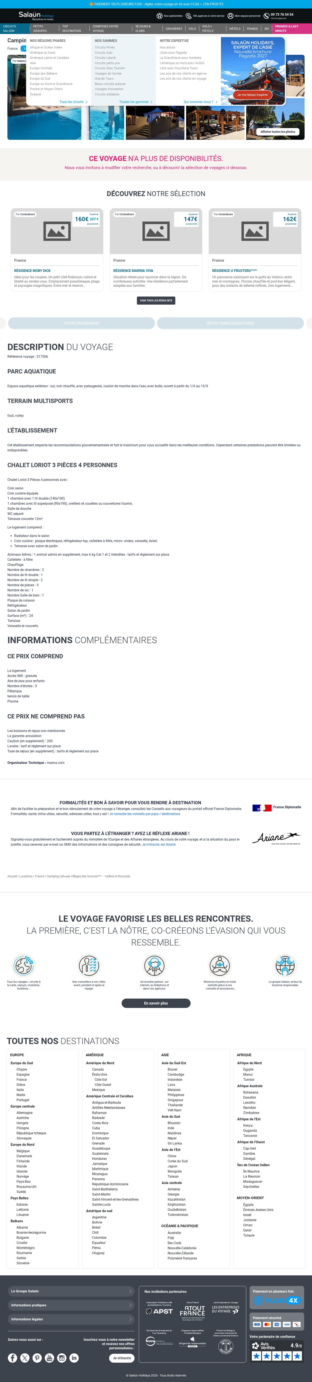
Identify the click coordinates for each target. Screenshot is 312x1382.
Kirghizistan (177, 1205)
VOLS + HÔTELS (207, 29)
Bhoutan (174, 1123)
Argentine (99, 1217)
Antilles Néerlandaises (108, 1108)
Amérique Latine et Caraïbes (49, 58)
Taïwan (173, 1176)
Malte (21, 1095)
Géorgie (173, 1194)
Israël (247, 1215)
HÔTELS (234, 28)
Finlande (23, 1161)
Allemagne (24, 1113)
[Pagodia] (253, 71)
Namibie (249, 1108)
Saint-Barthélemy (105, 1189)
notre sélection (156, 194)
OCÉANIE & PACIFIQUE (179, 1226)
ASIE (165, 1055)
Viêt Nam (174, 1110)
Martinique (100, 1169)
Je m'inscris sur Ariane (159, 844)
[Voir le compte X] (25, 1358)
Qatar (247, 1230)
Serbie (21, 1258)
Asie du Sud (171, 1117)
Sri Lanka (175, 1143)
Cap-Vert (249, 1148)
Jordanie (249, 1220)
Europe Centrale (41, 68)
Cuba (96, 1128)
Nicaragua (100, 1174)
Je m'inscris (122, 1358)
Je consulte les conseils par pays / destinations (144, 814)
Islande (22, 1171)
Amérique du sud (99, 1211)
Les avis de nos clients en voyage (183, 79)
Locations (26, 876)
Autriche (23, 1118)
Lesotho (249, 1103)
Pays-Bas (24, 1182)
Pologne (23, 1128)
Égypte (248, 1069)
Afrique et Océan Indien (46, 47)
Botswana (250, 1092)
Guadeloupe (101, 1148)
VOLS (192, 28)
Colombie (99, 1238)
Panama (98, 1179)
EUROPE (17, 1055)
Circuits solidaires (107, 94)
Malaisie (174, 1090)
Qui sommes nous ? (199, 102)
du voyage (60, 347)
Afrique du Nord (249, 1063)
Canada (98, 1069)
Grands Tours (104, 79)
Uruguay (98, 1253)
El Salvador (100, 1138)
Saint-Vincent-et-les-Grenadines (115, 1199)
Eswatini (249, 1097)
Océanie (35, 94)
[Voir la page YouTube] (49, 1358)
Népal (172, 1138)
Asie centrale (172, 1183)
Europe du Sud (40, 79)
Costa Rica (100, 1123)
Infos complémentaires (230, 323)
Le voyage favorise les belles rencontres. (156, 931)
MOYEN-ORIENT (250, 1198)
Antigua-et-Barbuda (106, 1103)
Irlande (22, 1166)
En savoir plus (156, 1003)
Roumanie (24, 1253)
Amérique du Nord (42, 53)
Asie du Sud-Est (174, 1063)
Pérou (96, 1248)
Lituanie (23, 1215)
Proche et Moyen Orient (46, 89)
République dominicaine (110, 1184)
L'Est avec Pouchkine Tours (179, 68)
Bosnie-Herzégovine (31, 1233)
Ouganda (250, 1131)
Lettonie (23, 1210)
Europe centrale (23, 1106)
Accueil (12, 876)
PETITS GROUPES (40, 29)
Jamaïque (99, 1164)
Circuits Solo (103, 53)
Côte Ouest (103, 1085)
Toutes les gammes (134, 102)
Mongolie (175, 1171)
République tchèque (31, 1133)
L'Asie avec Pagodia (173, 53)
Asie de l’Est (171, 1150)
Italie (20, 1090)
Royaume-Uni (27, 1187)
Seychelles (251, 1187)
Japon (172, 1166)
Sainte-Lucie (101, 1205)
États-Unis (99, 1075)
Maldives (174, 1133)
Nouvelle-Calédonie (182, 1248)
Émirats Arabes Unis (258, 1210)
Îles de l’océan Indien (253, 1165)
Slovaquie (24, 1138)
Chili (95, 1233)
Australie (174, 1233)
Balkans (17, 1221)
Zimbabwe (251, 1113)
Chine (172, 1156)
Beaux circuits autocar (110, 84)
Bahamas (99, 1113)
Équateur (98, 1243)
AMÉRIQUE (95, 1055)
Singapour (175, 1100)
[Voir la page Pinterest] (37, 1358)
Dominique (100, 1133)
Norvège (23, 1176)
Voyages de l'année (108, 73)
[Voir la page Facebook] (12, 1358)
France (39, 876)
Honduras (99, 1159)
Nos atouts (167, 47)
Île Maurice (251, 1171)
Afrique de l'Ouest (251, 1142)
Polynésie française (182, 1258)
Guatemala (100, 1154)
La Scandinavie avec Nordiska (180, 58)
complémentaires (82, 640)
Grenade (98, 1143)
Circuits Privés (105, 47)
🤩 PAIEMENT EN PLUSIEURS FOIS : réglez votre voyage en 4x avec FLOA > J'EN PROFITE (156, 4)
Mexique (98, 1090)
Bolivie (97, 1222)
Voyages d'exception (109, 89)
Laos (171, 1085)
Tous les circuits (71, 102)
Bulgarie (23, 1238)
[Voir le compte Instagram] (61, 1358)
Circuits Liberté (105, 58)
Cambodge (176, 1075)
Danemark (24, 1156)
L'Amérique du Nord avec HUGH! (182, 63)
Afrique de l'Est (248, 1119)
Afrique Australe (250, 1086)
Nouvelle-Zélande (181, 1253)
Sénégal (249, 1159)
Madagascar (252, 1182)
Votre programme (81, 323)
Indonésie (175, 1080)
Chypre (22, 1069)
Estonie (22, 1205)
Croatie (22, 1243)
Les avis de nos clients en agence (183, 73)
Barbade (98, 1118)
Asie (33, 63)
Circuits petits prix (107, 63)
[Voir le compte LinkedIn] (74, 1358)
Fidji (171, 1238)
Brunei (172, 1069)
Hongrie (22, 1123)
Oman (247, 1225)
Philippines (176, 1095)
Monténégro (26, 1248)
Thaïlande (175, 1105)
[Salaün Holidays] (36, 15)
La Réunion (251, 1176)
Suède (21, 1192)
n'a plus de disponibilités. (156, 158)
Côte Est (101, 1080)
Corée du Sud (178, 1161)
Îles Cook (174, 1243)
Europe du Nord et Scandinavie (51, 84)
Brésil (96, 1227)
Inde (171, 1128)
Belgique (23, 1151)
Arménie (174, 1189)
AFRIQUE (244, 1055)
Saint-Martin (101, 1194)
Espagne (23, 1075)
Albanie (22, 1227)
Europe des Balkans (43, 73)
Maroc (248, 1075)
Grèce (21, 1085)
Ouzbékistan (177, 1210)
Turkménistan (178, 1215)
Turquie (248, 1235)
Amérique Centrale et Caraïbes (109, 1096)
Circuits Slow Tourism (110, 68)
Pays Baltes (19, 1198)
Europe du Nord (22, 1145)
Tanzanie (250, 1136)
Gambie (249, 1154)
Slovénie (23, 1263)
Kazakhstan (177, 1199)
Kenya (248, 1125)
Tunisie (248, 1080)
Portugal (23, 1100)
